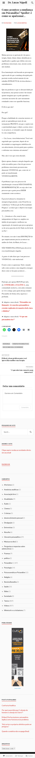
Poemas (7, 553)
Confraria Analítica (9, 705)
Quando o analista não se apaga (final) (15, 731)
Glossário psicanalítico (12, 537)
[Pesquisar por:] (17, 432)
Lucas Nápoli (22, 23)
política (6, 558)
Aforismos (8, 485)
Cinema (7, 509)
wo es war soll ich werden (13, 347)
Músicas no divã (10, 542)
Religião (7, 577)
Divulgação (8, 523)
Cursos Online (17, 688)
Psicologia (8, 568)
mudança (6, 343)
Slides (6, 591)
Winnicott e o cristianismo (13, 610)
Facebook (6, 464)
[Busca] (30, 2)
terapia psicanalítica (21, 343)
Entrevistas (8, 527)
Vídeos (6, 606)
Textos (6, 601)
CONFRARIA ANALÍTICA (14, 285)
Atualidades (8, 499)
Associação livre (10, 494)
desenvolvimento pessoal (13, 518)
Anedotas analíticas (11, 490)
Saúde (6, 587)
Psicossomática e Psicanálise (14, 572)
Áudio (6, 504)
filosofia (7, 532)
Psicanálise (8, 563)
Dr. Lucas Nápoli (17, 2)
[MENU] (4, 2)
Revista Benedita (10, 582)
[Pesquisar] (30, 432)
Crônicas (7, 513)
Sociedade (8, 596)
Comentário (25, 407)
